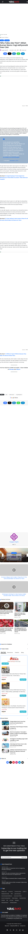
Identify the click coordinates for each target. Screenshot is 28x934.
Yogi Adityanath (19, 394)
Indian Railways (15, 898)
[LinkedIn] (14, 53)
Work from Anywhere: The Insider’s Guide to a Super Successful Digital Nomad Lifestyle (18, 733)
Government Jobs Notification (6, 895)
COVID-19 (24, 891)
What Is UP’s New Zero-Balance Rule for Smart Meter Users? (20, 614)
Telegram (18, 369)
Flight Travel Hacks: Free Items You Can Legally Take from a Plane (14, 556)
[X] (10, 53)
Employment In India (5, 893)
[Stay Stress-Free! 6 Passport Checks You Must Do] (5, 728)
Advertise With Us (14, 925)
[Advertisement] (14, 19)
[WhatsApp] (18, 53)
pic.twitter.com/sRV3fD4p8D (11, 157)
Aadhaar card (3, 891)
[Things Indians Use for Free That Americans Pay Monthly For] (5, 723)
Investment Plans (23, 898)
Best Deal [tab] (3, 652)
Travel (14, 553)
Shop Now (23, 679)
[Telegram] (23, 53)
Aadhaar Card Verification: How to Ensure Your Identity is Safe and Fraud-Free (18, 751)
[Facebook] (5, 53)
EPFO (12, 893)
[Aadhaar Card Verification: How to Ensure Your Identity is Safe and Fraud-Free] (5, 751)
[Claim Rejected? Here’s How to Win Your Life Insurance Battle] (5, 745)
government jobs (18, 893)
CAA (6, 394)
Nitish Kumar (12, 394)
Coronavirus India (18, 891)
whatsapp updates (13, 902)
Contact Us (22, 925)
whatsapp (17, 900)
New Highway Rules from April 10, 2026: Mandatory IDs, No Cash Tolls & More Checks (21, 629)
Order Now (5, 663)
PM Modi (3, 900)
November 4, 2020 (14, 160)
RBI (7, 900)
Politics (6, 37)
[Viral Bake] (14, 2)
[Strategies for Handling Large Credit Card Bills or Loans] (5, 740)
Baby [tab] (22, 652)
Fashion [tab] (17, 652)
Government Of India (18, 895)
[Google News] (14, 397)
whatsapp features (4, 902)
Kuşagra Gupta (4, 50)
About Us (7, 925)
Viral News (7, 40)
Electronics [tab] (10, 652)
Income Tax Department (5, 898)
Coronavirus (10, 891)
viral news (11, 900)
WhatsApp (11, 369)
